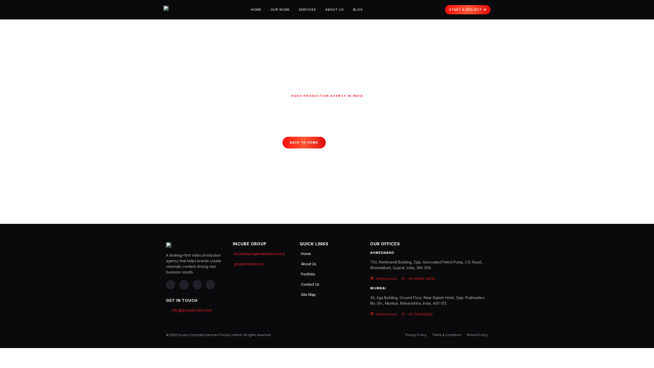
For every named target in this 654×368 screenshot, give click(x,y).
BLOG (358, 10)
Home (256, 10)
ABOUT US (334, 10)
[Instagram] (184, 284)
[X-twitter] (197, 284)
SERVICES (307, 10)
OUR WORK (280, 10)
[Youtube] (210, 284)
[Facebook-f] (170, 284)
